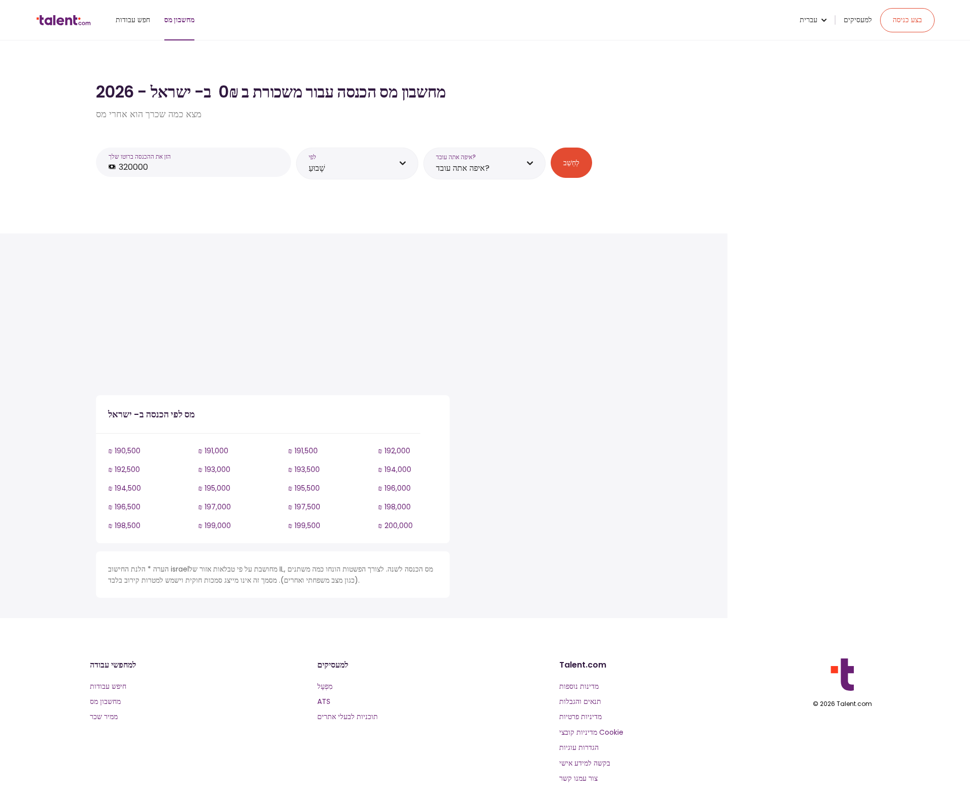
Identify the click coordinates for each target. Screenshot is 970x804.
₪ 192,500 (124, 469)
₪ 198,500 (124, 526)
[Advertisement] (273, 316)
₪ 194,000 (394, 469)
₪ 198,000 (394, 507)
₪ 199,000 (214, 526)
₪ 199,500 (304, 526)
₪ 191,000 (213, 451)
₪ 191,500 (303, 451)
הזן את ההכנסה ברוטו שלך (140, 156)
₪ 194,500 (124, 488)
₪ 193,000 (214, 469)
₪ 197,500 (304, 507)
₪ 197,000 (214, 507)
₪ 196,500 (124, 507)
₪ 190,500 (124, 451)
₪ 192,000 (394, 451)
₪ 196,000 (394, 488)
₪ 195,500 (304, 488)
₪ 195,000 (214, 488)
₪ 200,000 (395, 526)
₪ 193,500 (304, 469)
